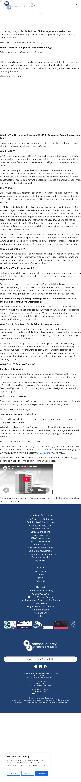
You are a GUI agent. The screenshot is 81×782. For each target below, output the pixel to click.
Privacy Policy (40, 683)
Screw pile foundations (41, 551)
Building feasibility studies (40, 522)
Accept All (41, 773)
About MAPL (40, 571)
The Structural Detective (40, 519)
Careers (41, 574)
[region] (27, 765)
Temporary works (40, 557)
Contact (40, 581)
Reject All (27, 773)
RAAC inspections (40, 538)
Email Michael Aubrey (41, 597)
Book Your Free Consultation (40, 659)
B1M (75, 457)
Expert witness (40, 535)
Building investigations (40, 525)
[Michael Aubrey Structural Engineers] (40, 645)
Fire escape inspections (40, 547)
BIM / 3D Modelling (40, 532)
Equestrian (40, 560)
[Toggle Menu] (40, 14)
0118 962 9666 (41, 594)
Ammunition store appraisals (40, 554)
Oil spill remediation (40, 541)
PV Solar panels (40, 544)
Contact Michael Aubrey (40, 690)
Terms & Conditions (40, 681)
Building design (40, 528)
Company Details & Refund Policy (40, 685)
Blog (40, 578)
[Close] (48, 755)
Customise (14, 773)
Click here (45, 453)
